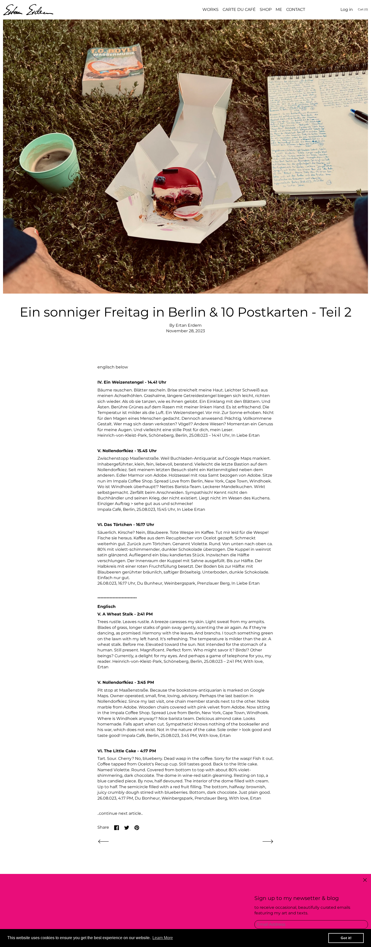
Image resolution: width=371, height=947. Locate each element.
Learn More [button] (162, 938)
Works (210, 9)
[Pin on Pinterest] (136, 827)
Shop (266, 9)
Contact (295, 9)
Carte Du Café (239, 9)
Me (279, 9)
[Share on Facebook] (116, 827)
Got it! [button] (346, 938)
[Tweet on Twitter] (126, 827)
